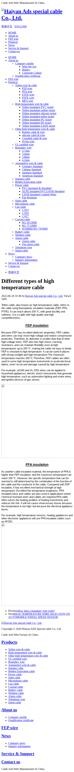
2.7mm (26, 150)
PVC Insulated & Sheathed (36, 188)
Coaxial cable (22, 219)
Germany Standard (32, 166)
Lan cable (20, 206)
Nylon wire (28, 141)
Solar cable (21, 200)
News (11, 45)
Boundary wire (23, 147)
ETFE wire (28, 94)
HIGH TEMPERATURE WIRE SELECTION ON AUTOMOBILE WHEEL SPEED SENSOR (39, 615)
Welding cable (23, 234)
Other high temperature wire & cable (35, 128)
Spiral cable (21, 250)
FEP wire (13, 38)
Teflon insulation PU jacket (37, 119)
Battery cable (22, 231)
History (26, 69)
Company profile (24, 63)
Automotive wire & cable (29, 163)
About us (13, 35)
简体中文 (6, 26)
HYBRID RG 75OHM (34, 228)
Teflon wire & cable (26, 85)
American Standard (32, 175)
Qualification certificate (27, 75)
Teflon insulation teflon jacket (38, 116)
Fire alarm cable (30, 244)
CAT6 (25, 213)
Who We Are (29, 66)
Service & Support (18, 48)
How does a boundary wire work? (36, 610)
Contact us (14, 51)
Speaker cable (22, 178)
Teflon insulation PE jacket (36, 122)
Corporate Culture (32, 72)
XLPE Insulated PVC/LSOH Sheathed (43, 191)
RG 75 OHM (29, 225)
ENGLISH (21, 26)
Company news (23, 256)
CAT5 (25, 210)
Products (13, 42)
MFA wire (27, 100)
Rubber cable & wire (33, 132)
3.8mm (26, 157)
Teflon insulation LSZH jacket (38, 125)
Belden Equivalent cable (28, 181)
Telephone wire (23, 247)
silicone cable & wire (33, 135)
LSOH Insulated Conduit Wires (39, 194)
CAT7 (25, 216)
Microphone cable (25, 203)
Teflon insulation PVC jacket (38, 107)
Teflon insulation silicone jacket (39, 113)
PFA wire (27, 91)
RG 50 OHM (29, 222)
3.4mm (26, 153)
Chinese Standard (31, 169)
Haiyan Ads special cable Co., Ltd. (44, 295)
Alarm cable (21, 238)
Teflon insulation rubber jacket (38, 110)
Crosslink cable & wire (34, 138)
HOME (12, 32)
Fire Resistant (29, 197)
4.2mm (26, 160)
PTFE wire (28, 97)
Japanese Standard (32, 172)
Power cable (22, 185)
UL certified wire (24, 144)
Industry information (26, 259)
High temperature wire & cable (32, 104)
